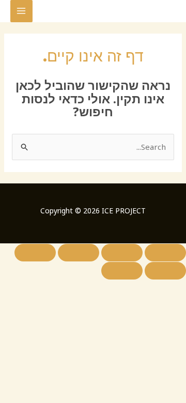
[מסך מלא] (122, 252)
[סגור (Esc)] (35, 252)
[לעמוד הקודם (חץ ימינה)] (165, 271)
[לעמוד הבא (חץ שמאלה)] (122, 271)
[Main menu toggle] (21, 11)
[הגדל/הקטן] (165, 252)
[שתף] (78, 252)
